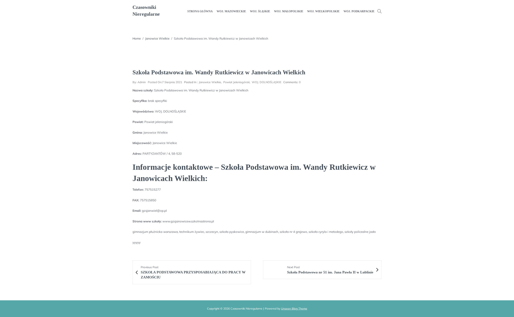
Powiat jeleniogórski (236, 82)
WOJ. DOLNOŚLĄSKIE (266, 82)
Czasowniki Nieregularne (146, 11)
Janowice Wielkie (157, 38)
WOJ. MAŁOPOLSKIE (288, 11)
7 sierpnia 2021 (165, 82)
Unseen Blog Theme (294, 308)
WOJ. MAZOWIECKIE (231, 11)
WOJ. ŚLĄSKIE (260, 11)
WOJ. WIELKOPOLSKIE (323, 11)
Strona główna (200, 11)
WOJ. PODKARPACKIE (359, 11)
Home (137, 38)
